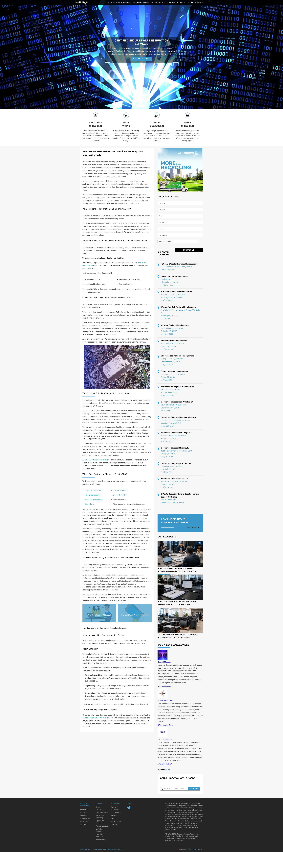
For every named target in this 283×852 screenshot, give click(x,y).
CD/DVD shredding (120, 490)
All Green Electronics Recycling (94, 460)
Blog (169, 2)
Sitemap (114, 824)
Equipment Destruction (100, 821)
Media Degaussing (157, 124)
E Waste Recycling (99, 830)
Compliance (154, 2)
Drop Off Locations (115, 808)
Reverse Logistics (102, 826)
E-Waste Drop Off (143, 2)
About (174, 2)
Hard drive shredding (93, 490)
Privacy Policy (116, 821)
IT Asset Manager (164, 662)
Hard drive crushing (92, 495)
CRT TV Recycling (120, 495)
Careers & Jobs (86, 818)
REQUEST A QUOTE (141, 58)
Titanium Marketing (195, 849)
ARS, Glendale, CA (165, 739)
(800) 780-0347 (198, 2)
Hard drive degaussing (93, 499)
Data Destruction (114, 2)
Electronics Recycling (100, 816)
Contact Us (181, 2)
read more (191, 528)
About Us (83, 809)
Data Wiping (126, 124)
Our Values (84, 812)
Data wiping (89, 504)
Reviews (114, 815)
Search (194, 788)
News (113, 818)
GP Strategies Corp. (165, 701)
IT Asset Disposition (128, 2)
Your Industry (116, 812)
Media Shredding (187, 124)
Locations (84, 821)
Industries (162, 2)
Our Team (83, 824)
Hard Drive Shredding (95, 124)
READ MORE (162, 770)
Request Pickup (101, 839)
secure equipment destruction (94, 718)
